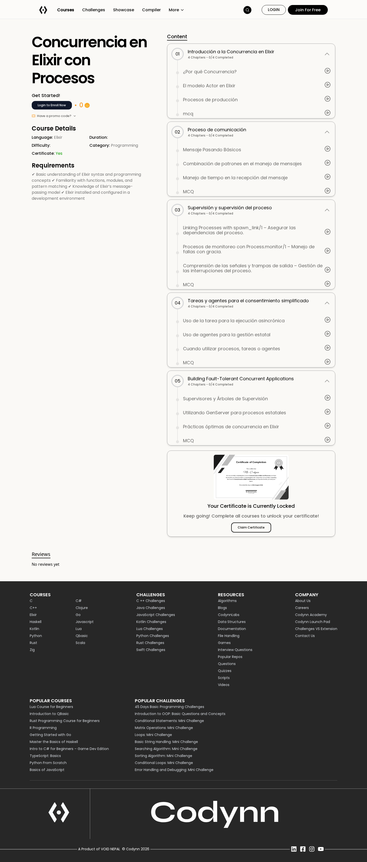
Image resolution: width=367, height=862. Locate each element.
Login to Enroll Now (52, 105)
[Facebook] (303, 849)
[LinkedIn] (294, 849)
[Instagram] (312, 849)
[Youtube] (321, 849)
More (174, 10)
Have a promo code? (54, 116)
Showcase (123, 10)
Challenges (93, 10)
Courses (65, 10)
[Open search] (247, 10)
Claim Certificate (251, 527)
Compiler (151, 10)
